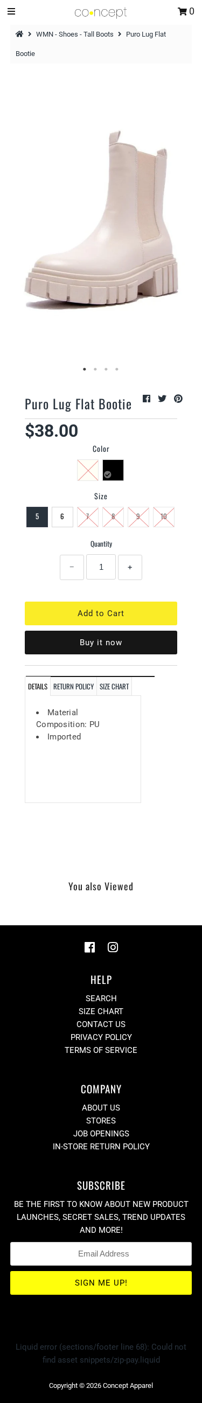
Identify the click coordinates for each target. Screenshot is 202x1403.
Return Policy (73, 686)
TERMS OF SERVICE (101, 1050)
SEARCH (101, 998)
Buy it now (101, 642)
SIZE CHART (114, 686)
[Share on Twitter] (163, 399)
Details (37, 686)
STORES (101, 1121)
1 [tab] (85, 369)
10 (164, 516)
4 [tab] (117, 369)
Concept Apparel (128, 1385)
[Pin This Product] (178, 399)
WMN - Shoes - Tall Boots (75, 34)
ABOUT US (101, 1108)
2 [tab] (95, 369)
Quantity (101, 543)
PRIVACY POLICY (101, 1037)
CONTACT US (101, 1024)
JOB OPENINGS (101, 1134)
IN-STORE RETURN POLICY (101, 1146)
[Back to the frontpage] (21, 34)
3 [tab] (106, 369)
